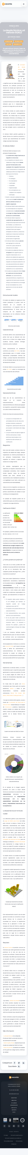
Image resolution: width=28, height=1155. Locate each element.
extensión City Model (19, 841)
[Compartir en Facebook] (14, 1063)
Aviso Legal (6, 1135)
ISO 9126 (16, 351)
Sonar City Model (8, 1047)
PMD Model (10, 695)
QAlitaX (12, 688)
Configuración (13, 1144)
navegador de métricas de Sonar (11, 839)
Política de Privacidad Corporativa (17, 1135)
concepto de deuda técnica (21, 67)
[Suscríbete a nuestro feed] (19, 1066)
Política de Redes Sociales (8, 1141)
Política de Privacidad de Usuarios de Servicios (13, 1138)
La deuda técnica (8, 1036)
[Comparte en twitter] (19, 1063)
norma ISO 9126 (9, 646)
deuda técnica (8, 947)
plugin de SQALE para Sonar (11, 821)
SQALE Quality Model (9, 1043)
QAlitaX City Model (14, 1000)
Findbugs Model (17, 695)
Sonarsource (8, 707)
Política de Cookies (19, 1141)
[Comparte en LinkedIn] (23, 1063)
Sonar (23, 684)
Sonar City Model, (16, 693)
